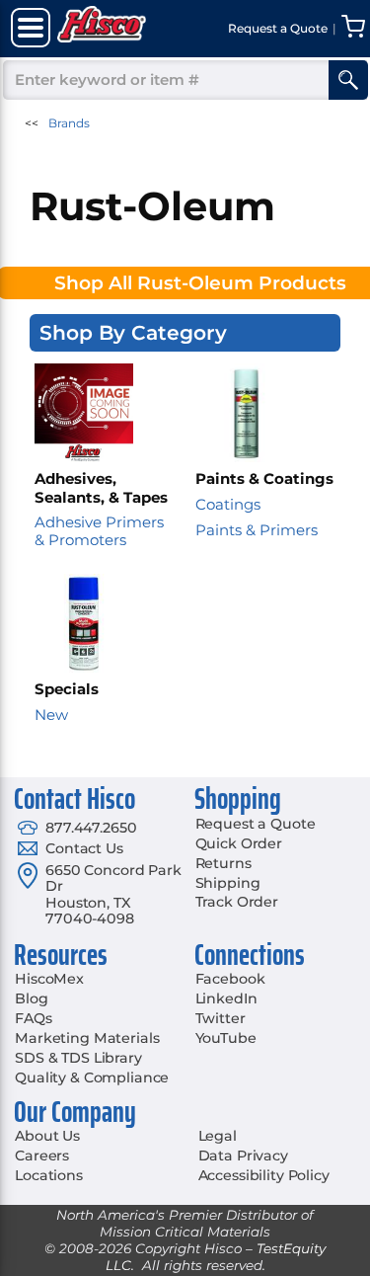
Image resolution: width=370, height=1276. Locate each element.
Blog (31, 998)
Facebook (230, 979)
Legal (217, 1136)
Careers (42, 1155)
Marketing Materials (87, 1038)
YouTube (226, 1038)
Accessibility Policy (264, 1175)
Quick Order (238, 843)
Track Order (236, 902)
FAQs (33, 1018)
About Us (47, 1136)
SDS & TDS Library (78, 1058)
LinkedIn (226, 998)
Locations (49, 1175)
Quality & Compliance (92, 1077)
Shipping (227, 883)
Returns (223, 863)
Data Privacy (243, 1155)
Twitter (220, 1018)
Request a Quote (255, 824)
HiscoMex (49, 979)
